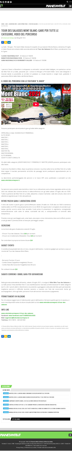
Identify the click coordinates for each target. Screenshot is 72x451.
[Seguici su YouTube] (6, 2)
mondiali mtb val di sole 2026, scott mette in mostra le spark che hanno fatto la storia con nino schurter (37, 408)
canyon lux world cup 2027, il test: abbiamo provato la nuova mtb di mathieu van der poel (33, 405)
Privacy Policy (19, 447)
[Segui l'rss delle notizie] (5, 42)
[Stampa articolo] (9, 42)
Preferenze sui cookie (30, 447)
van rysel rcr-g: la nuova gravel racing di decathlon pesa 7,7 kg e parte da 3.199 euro (31, 397)
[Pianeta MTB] (13, 435)
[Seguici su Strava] (8, 2)
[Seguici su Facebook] (11, 2)
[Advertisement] (33, 17)
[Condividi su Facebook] (2, 42)
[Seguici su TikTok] (1, 2)
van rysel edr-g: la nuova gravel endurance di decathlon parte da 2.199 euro (29, 393)
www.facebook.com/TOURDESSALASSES (22, 315)
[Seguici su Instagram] (3, 2)
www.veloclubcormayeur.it (10, 180)
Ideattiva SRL (52, 447)
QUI (25, 234)
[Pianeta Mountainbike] (1, 5)
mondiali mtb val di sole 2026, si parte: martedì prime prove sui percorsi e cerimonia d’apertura (34, 412)
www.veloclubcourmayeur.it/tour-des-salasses (17, 313)
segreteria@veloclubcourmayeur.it (17, 318)
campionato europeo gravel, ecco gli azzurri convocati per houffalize (27, 401)
